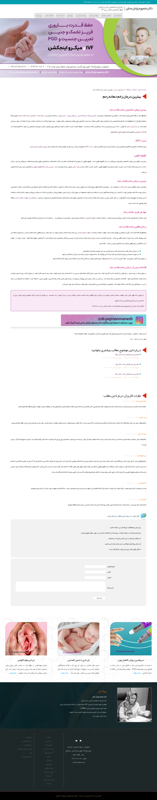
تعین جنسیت (49, 749)
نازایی (49, 737)
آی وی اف (48, 745)
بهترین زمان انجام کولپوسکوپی (43, 166)
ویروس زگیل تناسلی (40, 146)
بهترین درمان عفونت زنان (62, 295)
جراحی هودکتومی (26, 660)
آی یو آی (49, 776)
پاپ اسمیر (75, 166)
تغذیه (49, 783)
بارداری (49, 741)
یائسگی (49, 760)
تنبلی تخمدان (49, 772)
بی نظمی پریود (72, 115)
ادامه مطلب (136, 673)
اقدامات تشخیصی (140, 132)
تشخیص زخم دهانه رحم (28, 115)
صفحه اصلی (117, 15)
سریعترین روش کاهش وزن (131, 660)
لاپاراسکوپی (49, 768)
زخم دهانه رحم (122, 187)
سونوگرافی (28, 745)
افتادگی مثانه (49, 779)
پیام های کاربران (81, 15)
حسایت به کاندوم (111, 258)
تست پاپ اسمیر (132, 126)
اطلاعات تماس (49, 15)
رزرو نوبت (39, 15)
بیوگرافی (70, 15)
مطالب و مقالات (106, 15)
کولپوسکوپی (122, 132)
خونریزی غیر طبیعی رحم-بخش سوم (127, 354)
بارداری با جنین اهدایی (79, 660)
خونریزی (49, 764)
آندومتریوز (49, 753)
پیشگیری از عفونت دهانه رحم (26, 197)
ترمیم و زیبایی (26, 756)
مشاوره (29, 737)
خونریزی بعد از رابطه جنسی (86, 115)
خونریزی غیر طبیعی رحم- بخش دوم (127, 374)
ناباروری (88, 218)
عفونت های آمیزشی (83, 232)
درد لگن (43, 115)
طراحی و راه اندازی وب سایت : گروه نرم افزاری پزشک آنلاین (78, 795)
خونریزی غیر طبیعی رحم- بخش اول (127, 364)
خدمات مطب (60, 15)
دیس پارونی (62, 115)
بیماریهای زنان (119, 89)
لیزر (30, 753)
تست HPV (89, 146)
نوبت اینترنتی (135, 306)
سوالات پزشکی (93, 15)
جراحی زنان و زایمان (25, 749)
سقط (49, 756)
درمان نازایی (27, 741)
